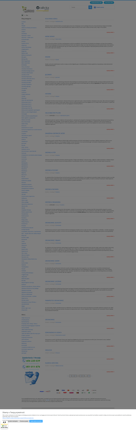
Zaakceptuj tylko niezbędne (11, 421)
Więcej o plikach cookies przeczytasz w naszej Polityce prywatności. (18, 418)
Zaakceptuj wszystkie (36, 421)
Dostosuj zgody (24, 421)
